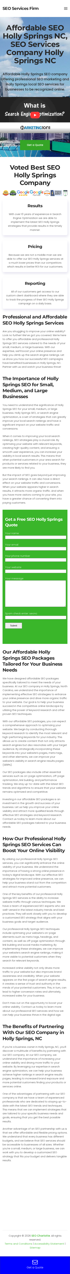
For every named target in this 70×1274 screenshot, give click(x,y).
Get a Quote (35, 145)
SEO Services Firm (21, 8)
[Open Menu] (65, 8)
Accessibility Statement (49, 1243)
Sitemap (35, 1247)
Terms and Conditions (18, 1243)
